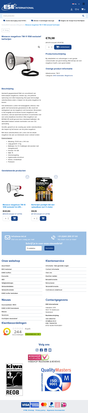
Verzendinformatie (52, 286)
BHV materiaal (6, 269)
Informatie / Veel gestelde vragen (57, 266)
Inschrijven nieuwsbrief (9, 318)
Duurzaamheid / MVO (9, 305)
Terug (6, 30)
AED (3, 279)
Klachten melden (51, 276)
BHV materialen (11, 25)
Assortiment (6, 266)
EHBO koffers (6, 273)
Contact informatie (52, 269)
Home (3, 25)
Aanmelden (49, 248)
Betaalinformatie (51, 279)
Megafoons (20, 25)
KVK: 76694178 (51, 323)
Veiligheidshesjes (7, 283)
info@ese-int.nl (51, 321)
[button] (39, 47)
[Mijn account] (72, 9)
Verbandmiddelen (7, 286)
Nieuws (4, 312)
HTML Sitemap (28, 410)
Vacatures (5, 315)
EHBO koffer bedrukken (10, 293)
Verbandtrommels (8, 290)
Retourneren (50, 283)
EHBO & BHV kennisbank (10, 308)
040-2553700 (50, 319)
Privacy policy (40, 410)
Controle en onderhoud (54, 290)
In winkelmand (64, 47)
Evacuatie (5, 276)
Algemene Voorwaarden (56, 410)
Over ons (49, 273)
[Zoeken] (83, 16)
